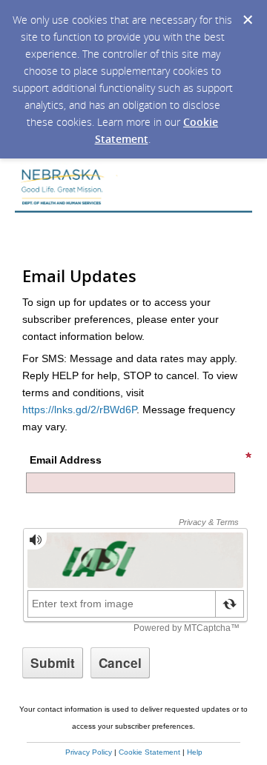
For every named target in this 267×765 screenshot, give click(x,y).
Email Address (66, 460)
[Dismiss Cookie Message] (247, 20)
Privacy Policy (88, 752)
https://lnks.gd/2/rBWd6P (79, 409)
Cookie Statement (149, 752)
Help (194, 752)
